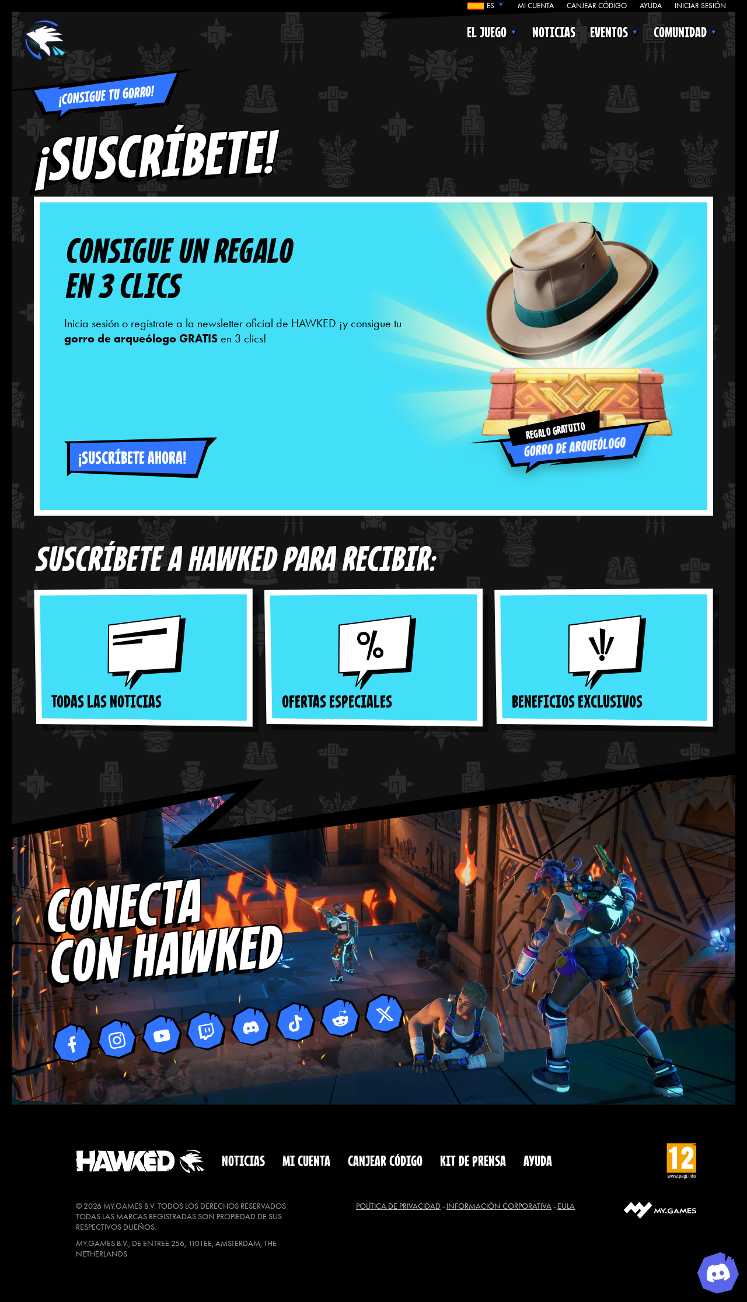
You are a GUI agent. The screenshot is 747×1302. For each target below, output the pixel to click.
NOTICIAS (553, 32)
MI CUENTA (536, 5)
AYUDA (651, 5)
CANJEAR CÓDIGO (597, 5)
